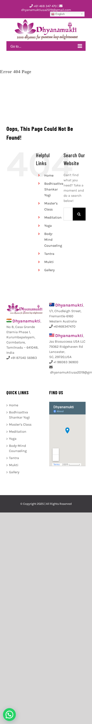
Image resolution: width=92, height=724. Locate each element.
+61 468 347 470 (45, 6)
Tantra (49, 254)
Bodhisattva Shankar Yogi (53, 189)
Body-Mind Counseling (18, 448)
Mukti (49, 262)
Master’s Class (20, 424)
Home (48, 175)
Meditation (53, 217)
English (60, 14)
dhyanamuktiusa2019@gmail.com (46, 10)
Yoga (48, 226)
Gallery (49, 270)
